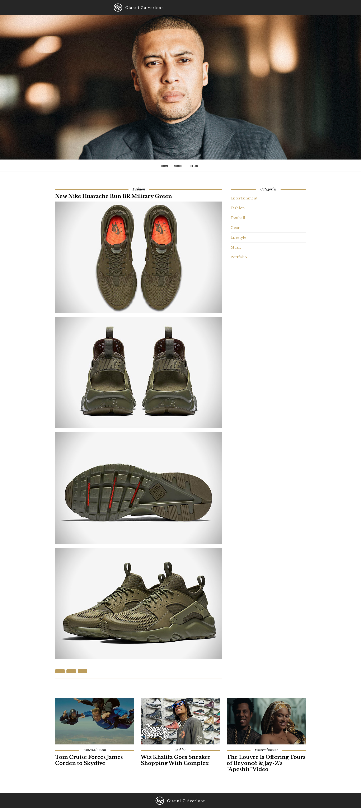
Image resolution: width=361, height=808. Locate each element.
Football (238, 218)
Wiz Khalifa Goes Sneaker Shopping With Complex (176, 760)
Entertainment (244, 198)
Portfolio (239, 257)
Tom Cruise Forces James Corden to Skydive (89, 760)
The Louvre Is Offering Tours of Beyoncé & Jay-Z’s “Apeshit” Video (266, 763)
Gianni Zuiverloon (139, 7)
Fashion (238, 208)
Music (236, 247)
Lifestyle (238, 237)
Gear (235, 228)
